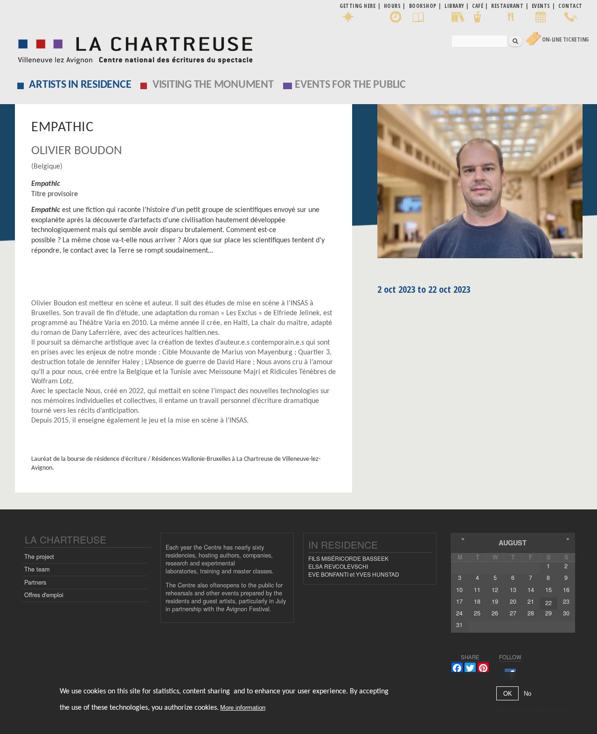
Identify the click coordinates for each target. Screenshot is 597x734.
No (527, 693)
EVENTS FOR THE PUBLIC (350, 85)
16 (566, 590)
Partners (35, 582)
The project (39, 556)
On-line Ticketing (565, 39)
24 (459, 613)
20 (513, 601)
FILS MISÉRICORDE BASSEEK (348, 558)
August (513, 542)
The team (36, 569)
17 (459, 601)
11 (477, 590)
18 (477, 601)
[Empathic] (480, 184)
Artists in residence (80, 85)
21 (531, 601)
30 (566, 613)
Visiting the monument (213, 85)
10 (459, 590)
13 (513, 590)
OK (507, 693)
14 (531, 590)
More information (242, 708)
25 (477, 613)
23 (566, 601)
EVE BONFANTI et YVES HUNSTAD (353, 574)
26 (495, 613)
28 (531, 613)
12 (495, 590)
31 (459, 625)
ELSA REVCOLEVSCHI (338, 566)
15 (548, 590)
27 (513, 613)
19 (495, 601)
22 (548, 603)
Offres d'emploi (43, 595)
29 (548, 613)
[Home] (132, 48)
